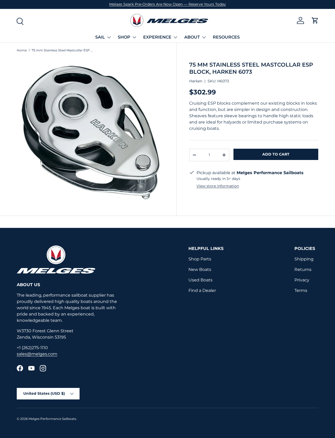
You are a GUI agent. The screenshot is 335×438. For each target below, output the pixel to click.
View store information (218, 186)
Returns (302, 269)
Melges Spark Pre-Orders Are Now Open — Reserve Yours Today (167, 4)
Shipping (304, 259)
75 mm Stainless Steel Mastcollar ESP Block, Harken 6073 (63, 50)
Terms (300, 290)
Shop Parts (199, 259)
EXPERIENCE (157, 37)
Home (22, 50)
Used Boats (200, 279)
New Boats (199, 269)
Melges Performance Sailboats (52, 419)
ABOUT (192, 37)
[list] (90, 131)
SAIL (100, 37)
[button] (315, 20)
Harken (195, 81)
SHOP (124, 37)
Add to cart (275, 154)
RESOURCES (226, 37)
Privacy (301, 279)
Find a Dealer (202, 290)
